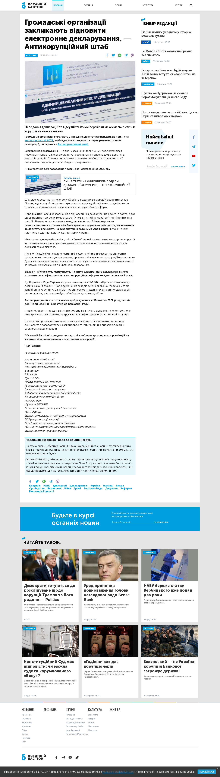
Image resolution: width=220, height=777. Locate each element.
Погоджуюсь (206, 772)
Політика (30, 552)
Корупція (35, 485)
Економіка (27, 722)
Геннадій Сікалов (74, 718)
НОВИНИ (58, 5)
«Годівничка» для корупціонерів (101, 664)
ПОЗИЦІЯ (88, 5)
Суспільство (37, 488)
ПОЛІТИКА (31, 55)
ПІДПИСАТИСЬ (178, 166)
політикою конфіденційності (118, 771)
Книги (91, 722)
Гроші (77, 488)
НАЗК (46, 485)
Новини (148, 628)
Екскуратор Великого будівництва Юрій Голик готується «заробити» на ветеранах (168, 74)
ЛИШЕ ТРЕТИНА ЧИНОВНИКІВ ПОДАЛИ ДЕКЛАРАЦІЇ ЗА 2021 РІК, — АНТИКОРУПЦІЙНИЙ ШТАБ (97, 185)
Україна (95, 485)
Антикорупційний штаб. (73, 144)
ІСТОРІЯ (147, 103)
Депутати (111, 488)
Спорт (25, 734)
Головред (70, 715)
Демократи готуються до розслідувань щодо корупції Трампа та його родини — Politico (49, 592)
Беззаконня (54, 488)
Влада (120, 485)
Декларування (79, 485)
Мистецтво (94, 726)
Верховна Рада (93, 488)
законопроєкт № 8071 (39, 140)
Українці (108, 485)
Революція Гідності (41, 491)
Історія (91, 718)
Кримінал (89, 552)
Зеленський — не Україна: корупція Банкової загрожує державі (170, 666)
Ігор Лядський (73, 730)
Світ (24, 741)
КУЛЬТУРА (148, 5)
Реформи (126, 488)
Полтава (26, 738)
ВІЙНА (146, 61)
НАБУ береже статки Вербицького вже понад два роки (168, 590)
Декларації (60, 485)
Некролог (93, 730)
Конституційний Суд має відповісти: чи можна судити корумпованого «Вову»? (49, 668)
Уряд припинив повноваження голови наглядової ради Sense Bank (107, 592)
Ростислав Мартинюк (77, 734)
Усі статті (93, 715)
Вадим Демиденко (75, 722)
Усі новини (27, 715)
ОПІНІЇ (118, 5)
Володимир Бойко (75, 726)
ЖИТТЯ (178, 5)
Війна (67, 488)
